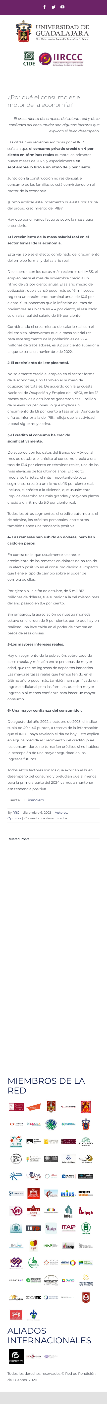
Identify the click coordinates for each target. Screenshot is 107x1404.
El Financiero (32, 800)
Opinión (14, 818)
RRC (15, 812)
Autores (61, 812)
